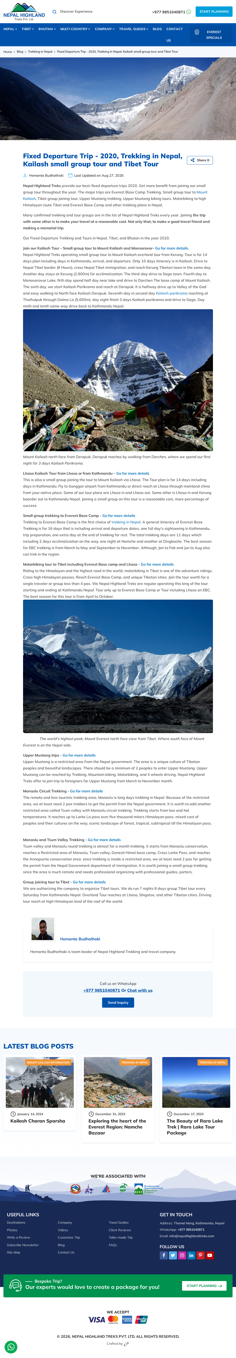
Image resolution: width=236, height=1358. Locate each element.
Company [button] (103, 29)
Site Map (13, 1252)
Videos (63, 1230)
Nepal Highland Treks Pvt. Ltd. (103, 1336)
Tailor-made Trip (121, 1237)
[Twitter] (173, 1255)
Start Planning (214, 11)
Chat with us (140, 990)
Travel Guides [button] (132, 29)
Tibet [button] (26, 29)
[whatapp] (11, 1348)
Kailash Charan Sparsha (37, 1121)
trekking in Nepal (126, 522)
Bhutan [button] (45, 29)
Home (7, 52)
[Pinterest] (201, 1255)
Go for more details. (172, 248)
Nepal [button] (8, 29)
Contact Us (174, 35)
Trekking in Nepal (40, 51)
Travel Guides (119, 1222)
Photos (12, 1230)
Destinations (16, 1222)
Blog (157, 29)
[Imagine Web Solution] (126, 1343)
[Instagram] (182, 1255)
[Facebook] (164, 1255)
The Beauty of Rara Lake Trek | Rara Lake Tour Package (195, 1127)
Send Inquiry (118, 1002)
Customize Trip (69, 1237)
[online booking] (118, 1319)
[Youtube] (210, 1255)
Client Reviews (120, 1230)
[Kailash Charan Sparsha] (40, 1082)
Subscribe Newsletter (23, 1245)
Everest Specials (214, 35)
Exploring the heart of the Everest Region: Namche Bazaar (117, 1127)
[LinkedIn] (191, 1255)
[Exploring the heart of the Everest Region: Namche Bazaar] (118, 1082)
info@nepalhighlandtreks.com (191, 1236)
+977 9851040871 (168, 12)
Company (65, 1222)
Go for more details (132, 473)
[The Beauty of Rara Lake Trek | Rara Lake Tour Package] (196, 1082)
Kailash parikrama (172, 293)
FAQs (113, 1245)
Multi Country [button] (74, 29)
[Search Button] (54, 12)
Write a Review (18, 1237)
